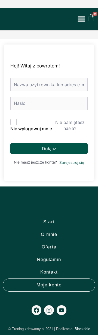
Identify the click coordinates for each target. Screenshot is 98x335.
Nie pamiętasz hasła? (70, 125)
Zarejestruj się (71, 162)
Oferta (49, 247)
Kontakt (49, 272)
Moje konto (49, 284)
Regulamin (49, 259)
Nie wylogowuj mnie (31, 128)
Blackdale (82, 329)
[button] (81, 19)
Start (49, 221)
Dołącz (49, 148)
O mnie (49, 234)
